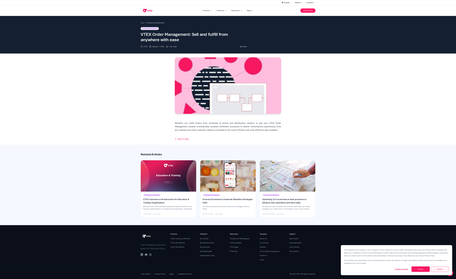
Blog (142, 23)
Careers (263, 247)
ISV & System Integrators (270, 251)
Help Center (294, 239)
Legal (171, 274)
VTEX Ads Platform (177, 243)
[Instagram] (150, 254)
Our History (264, 243)
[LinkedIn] (142, 254)
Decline (440, 269)
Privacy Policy (160, 274)
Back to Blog (183, 139)
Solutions (220, 11)
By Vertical (204, 239)
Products (206, 11)
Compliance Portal (185, 274)
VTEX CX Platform (177, 247)
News (249, 11)
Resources (235, 11)
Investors (263, 256)
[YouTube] (146, 254)
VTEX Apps (234, 247)
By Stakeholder (206, 251)
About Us (263, 239)
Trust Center (294, 247)
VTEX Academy (236, 243)
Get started (308, 11)
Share (244, 47)
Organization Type (207, 256)
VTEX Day (234, 251)
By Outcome (205, 247)
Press (262, 260)
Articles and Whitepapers (240, 239)
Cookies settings (401, 269)
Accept (420, 269)
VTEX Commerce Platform (180, 239)
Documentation (295, 243)
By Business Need (207, 243)
